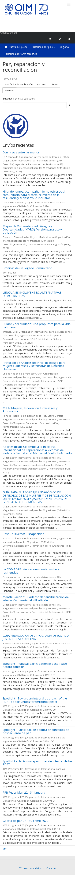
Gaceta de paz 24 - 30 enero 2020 (25, 821)
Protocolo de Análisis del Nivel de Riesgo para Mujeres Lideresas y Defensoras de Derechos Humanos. (34, 366)
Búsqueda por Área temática (21, 53)
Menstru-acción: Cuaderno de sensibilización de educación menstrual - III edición (36, 598)
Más (5, 849)
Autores (41, 84)
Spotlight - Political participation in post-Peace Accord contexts (35, 665)
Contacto (51, 868)
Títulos (54, 84)
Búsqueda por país (43, 47)
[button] (60, 39)
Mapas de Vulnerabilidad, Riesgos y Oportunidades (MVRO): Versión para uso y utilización (32, 229)
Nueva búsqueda (18, 47)
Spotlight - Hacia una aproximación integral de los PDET (37, 762)
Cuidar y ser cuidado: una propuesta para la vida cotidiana (37, 325)
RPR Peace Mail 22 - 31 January (24, 792)
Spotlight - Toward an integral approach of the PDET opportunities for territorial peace (35, 700)
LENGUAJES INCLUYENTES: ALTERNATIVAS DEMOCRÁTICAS (32, 294)
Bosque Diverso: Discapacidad (23, 534)
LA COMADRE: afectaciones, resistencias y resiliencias (31, 571)
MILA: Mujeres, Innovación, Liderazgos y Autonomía (30, 409)
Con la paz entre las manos (21, 152)
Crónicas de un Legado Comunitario (27, 268)
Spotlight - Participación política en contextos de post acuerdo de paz (36, 731)
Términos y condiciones (31, 868)
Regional (64, 47)
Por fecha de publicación (19, 84)
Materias (10, 90)
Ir (69, 105)
